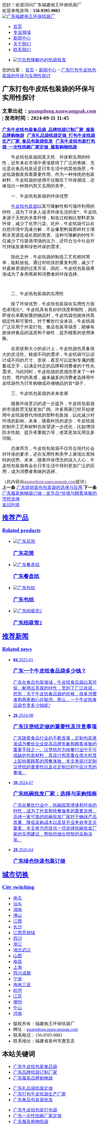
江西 (17, 921)
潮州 (17, 1002)
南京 (17, 898)
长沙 (17, 927)
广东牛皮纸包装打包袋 (35, 1110)
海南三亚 (22, 984)
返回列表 (11, 504)
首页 (17, 26)
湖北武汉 (22, 950)
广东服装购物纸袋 (30, 1121)
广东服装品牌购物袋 (33, 1078)
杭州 (17, 990)
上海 (17, 967)
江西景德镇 (24, 932)
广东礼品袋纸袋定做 (33, 1088)
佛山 (17, 915)
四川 (17, 938)
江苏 (17, 996)
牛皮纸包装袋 (24, 206)
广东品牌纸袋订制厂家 (35, 1072)
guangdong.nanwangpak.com (62, 111)
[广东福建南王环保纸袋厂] (28, 16)
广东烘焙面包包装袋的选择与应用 (49, 487)
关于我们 (22, 43)
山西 (17, 955)
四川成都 (22, 973)
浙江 (17, 944)
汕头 (17, 903)
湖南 (17, 909)
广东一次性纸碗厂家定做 (37, 1115)
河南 (17, 1013)
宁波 (17, 978)
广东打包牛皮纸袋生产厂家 (39, 1094)
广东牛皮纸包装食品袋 (35, 1066)
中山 (17, 1007)
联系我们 (22, 49)
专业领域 (22, 32)
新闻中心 (22, 38)
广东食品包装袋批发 (33, 1099)
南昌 (17, 961)
